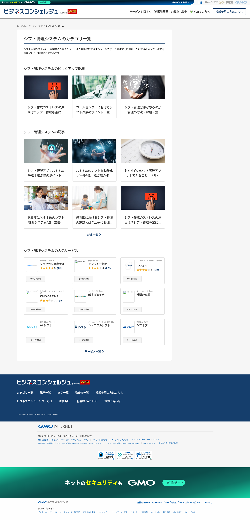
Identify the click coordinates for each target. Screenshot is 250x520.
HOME (23, 26)
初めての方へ (202, 11)
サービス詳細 (35, 279)
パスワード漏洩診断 (99, 440)
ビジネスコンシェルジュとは (34, 401)
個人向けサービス (180, 512)
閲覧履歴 (162, 11)
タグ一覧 (63, 392)
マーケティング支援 (119, 512)
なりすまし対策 (149, 443)
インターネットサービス (47, 512)
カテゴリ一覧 (25, 392)
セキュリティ (103, 512)
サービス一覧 (93, 351)
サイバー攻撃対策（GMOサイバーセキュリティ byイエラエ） (80, 443)
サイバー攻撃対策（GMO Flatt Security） (124, 443)
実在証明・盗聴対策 (46, 443)
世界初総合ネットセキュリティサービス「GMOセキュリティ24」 (63, 440)
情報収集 (144, 512)
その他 (192, 512)
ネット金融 (155, 512)
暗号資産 (166, 512)
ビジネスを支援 (89, 512)
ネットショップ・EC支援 (70, 512)
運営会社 (64, 401)
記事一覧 (92, 234)
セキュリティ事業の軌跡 (168, 443)
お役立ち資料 (179, 11)
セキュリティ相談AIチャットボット (145, 439)
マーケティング (36, 26)
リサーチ (134, 512)
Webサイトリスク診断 (119, 440)
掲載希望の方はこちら (109, 392)
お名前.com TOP (87, 401)
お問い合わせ (112, 401)
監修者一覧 (82, 392)
